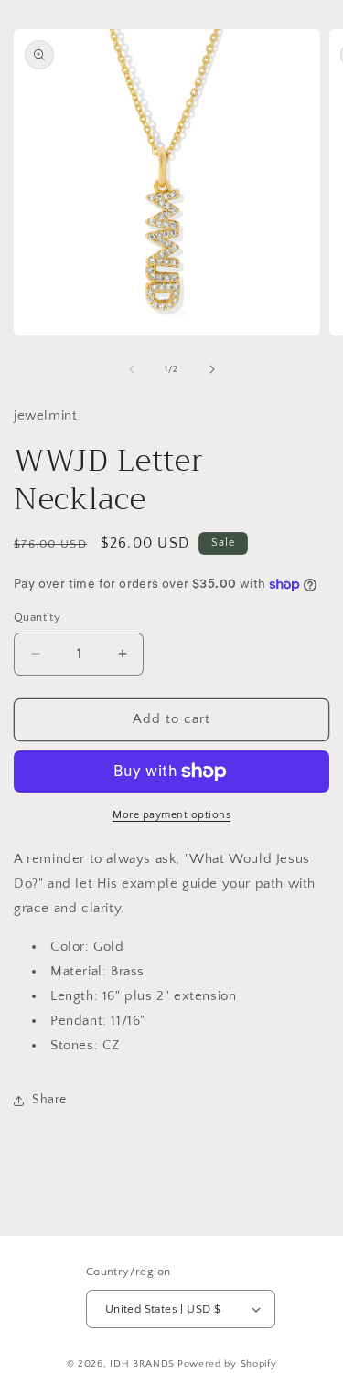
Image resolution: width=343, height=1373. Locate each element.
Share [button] (49, 1099)
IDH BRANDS (142, 1363)
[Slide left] (132, 369)
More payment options (171, 815)
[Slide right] (212, 369)
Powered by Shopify (227, 1363)
